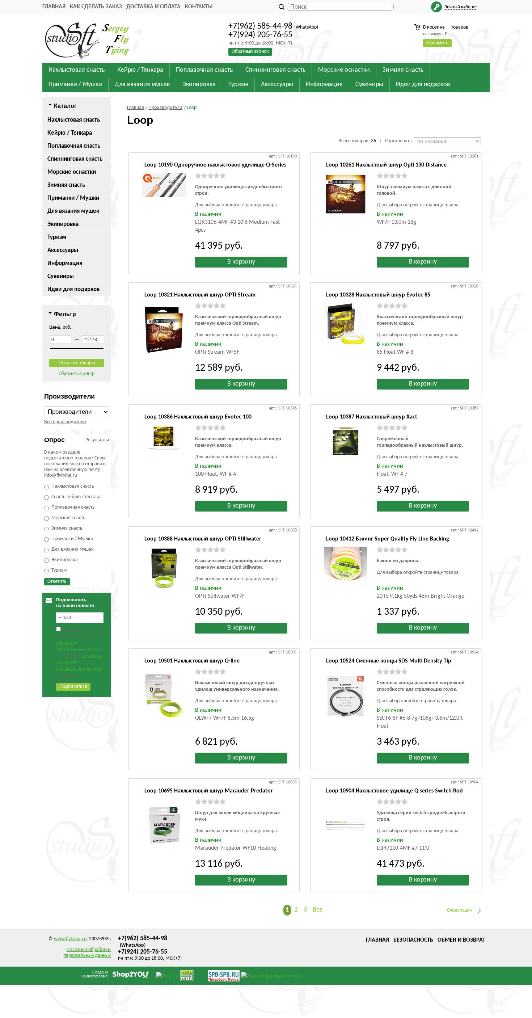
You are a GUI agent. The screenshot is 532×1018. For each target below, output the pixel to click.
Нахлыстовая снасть (73, 120)
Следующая (459, 910)
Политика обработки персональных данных (87, 952)
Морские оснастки (71, 172)
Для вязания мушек (73, 211)
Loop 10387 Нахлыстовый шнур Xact (371, 417)
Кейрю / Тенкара (69, 133)
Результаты (97, 440)
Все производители (65, 422)
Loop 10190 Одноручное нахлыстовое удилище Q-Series (215, 165)
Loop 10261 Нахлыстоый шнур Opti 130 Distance (386, 165)
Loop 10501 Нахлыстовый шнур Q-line (192, 661)
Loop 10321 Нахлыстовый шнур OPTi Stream (200, 295)
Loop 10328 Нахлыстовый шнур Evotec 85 (378, 295)
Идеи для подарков (73, 289)
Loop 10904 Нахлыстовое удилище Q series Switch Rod (394, 791)
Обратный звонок (250, 51)
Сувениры (60, 276)
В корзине (445, 27)
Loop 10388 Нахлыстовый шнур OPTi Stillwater (202, 539)
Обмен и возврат (461, 940)
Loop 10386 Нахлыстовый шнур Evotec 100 (198, 417)
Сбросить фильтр (76, 374)
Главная (54, 7)
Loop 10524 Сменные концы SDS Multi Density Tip (388, 661)
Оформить (437, 43)
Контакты (199, 7)
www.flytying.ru (70, 939)
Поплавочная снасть (73, 146)
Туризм (56, 237)
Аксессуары (62, 250)
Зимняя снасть (66, 185)
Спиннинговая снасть (74, 159)
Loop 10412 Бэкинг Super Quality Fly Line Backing (387, 539)
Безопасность (413, 940)
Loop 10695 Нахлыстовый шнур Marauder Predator (208, 791)
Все (317, 909)
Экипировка (63, 224)
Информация (64, 263)
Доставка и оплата (153, 7)
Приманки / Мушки (73, 198)
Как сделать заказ (96, 7)
